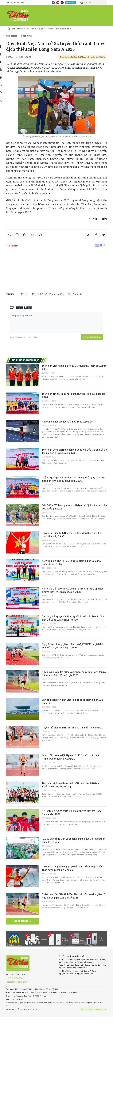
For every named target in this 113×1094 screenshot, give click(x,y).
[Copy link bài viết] (32, 235)
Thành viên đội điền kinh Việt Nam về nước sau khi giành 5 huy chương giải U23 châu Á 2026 (73, 896)
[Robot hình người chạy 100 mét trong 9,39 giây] (22, 431)
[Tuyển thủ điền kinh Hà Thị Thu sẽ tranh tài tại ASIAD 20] (22, 737)
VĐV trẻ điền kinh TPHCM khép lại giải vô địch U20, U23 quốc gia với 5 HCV (71, 562)
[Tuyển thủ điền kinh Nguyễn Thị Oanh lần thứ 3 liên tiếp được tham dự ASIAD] (22, 542)
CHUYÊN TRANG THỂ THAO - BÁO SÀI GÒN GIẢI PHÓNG (18, 15)
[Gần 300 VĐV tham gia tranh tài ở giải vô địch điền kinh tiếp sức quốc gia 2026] (22, 515)
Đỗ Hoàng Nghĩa (75, 294)
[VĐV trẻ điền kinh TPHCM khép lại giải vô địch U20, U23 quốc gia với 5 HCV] (22, 570)
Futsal (51, 29)
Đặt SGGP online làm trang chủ (93, 1009)
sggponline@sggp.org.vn (17, 982)
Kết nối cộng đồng (63, 29)
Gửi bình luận (94, 337)
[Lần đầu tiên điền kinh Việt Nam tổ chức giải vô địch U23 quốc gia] (22, 709)
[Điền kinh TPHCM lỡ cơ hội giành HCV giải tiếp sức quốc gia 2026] (22, 403)
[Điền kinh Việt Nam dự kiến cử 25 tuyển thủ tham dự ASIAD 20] (22, 375)
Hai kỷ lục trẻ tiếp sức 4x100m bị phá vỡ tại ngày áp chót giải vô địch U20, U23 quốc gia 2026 (72, 590)
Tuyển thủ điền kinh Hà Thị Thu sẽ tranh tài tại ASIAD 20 (72, 727)
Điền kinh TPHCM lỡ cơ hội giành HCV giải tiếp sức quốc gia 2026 (73, 395)
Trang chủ (8, 29)
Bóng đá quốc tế (38, 29)
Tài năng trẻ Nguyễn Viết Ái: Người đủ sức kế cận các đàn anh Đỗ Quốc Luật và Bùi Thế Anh (73, 618)
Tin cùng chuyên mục (25, 360)
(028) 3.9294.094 (14, 978)
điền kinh (24, 294)
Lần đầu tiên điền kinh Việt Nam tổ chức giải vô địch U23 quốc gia (72, 701)
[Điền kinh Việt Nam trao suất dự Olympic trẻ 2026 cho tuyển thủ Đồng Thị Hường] (22, 793)
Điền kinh (26, 36)
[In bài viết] (40, 235)
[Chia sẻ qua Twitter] (103, 235)
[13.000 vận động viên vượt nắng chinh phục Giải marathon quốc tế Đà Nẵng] (22, 848)
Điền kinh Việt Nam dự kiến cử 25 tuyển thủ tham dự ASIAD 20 (74, 367)
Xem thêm (21, 920)
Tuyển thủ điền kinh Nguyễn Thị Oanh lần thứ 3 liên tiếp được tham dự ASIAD (72, 535)
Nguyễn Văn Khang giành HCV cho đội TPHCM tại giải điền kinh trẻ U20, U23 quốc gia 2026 (73, 646)
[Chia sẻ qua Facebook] (96, 235)
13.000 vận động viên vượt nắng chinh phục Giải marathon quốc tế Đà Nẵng (73, 840)
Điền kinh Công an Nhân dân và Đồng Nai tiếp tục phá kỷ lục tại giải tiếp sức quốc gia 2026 (74, 451)
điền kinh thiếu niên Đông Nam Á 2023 (48, 294)
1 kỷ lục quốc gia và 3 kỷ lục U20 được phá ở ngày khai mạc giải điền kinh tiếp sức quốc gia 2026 (73, 479)
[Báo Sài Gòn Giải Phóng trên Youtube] (57, 2)
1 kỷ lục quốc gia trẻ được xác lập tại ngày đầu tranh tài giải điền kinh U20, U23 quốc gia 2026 (74, 674)
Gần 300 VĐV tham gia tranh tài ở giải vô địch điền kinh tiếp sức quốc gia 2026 (74, 507)
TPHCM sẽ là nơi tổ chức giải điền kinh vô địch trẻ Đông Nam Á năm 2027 (72, 812)
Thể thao (11, 36)
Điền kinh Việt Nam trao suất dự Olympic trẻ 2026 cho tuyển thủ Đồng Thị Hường (71, 785)
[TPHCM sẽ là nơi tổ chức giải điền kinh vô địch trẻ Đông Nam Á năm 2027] (22, 820)
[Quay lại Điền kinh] (9, 235)
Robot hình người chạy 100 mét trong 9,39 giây (67, 421)
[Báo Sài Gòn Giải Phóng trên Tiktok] (62, 2)
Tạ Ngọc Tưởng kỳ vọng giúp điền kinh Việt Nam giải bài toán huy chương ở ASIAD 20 (72, 868)
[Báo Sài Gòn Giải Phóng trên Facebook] (53, 2)
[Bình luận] (17, 235)
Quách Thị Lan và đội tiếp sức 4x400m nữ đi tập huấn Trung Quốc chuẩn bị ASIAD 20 (71, 757)
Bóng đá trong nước (20, 29)
